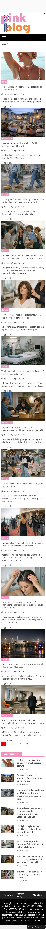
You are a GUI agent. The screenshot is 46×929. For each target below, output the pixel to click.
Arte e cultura (7, 138)
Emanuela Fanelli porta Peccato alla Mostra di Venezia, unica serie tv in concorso (22, 544)
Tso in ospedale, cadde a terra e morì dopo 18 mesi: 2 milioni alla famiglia (22, 372)
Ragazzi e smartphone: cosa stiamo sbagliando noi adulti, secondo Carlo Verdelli (22, 429)
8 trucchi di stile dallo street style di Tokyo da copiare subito (29, 874)
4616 (28, 743)
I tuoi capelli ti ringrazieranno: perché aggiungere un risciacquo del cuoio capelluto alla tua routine (22, 605)
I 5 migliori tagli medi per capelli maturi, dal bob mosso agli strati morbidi (21, 316)
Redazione (8, 895)
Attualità (5, 366)
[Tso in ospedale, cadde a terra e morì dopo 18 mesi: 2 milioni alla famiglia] (7, 844)
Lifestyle (5, 194)
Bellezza (5, 310)
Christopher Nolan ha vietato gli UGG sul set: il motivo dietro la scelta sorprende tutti (22, 201)
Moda (4, 82)
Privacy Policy (20, 895)
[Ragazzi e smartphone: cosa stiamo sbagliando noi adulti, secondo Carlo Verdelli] (7, 859)
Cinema (5, 251)
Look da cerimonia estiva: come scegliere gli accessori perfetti (29, 763)
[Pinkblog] (15, 23)
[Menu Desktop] (3, 37)
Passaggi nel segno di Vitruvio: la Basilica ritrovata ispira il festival (20, 144)
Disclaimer (38, 895)
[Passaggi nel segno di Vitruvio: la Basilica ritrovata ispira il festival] (7, 778)
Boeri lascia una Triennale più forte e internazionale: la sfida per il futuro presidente (22, 721)
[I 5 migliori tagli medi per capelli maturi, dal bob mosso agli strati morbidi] (7, 829)
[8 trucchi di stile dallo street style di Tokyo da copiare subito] (7, 874)
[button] (44, 37)
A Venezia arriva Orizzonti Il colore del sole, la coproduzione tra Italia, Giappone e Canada (22, 257)
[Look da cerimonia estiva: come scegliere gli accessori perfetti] (7, 763)
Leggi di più (6, 106)
